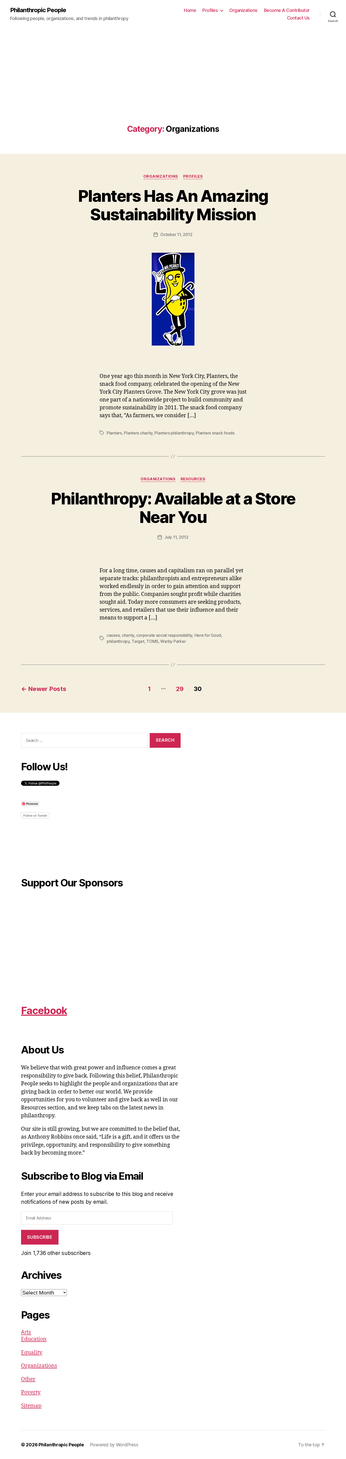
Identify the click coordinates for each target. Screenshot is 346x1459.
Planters (114, 432)
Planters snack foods (215, 432)
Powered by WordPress (114, 1444)
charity (128, 635)
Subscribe (39, 1237)
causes (113, 635)
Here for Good (208, 635)
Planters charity (138, 432)
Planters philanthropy (174, 432)
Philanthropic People (38, 10)
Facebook (44, 1010)
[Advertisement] (173, 86)
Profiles (210, 10)
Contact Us (298, 18)
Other (28, 1379)
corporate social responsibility (164, 635)
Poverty (31, 1392)
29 (180, 688)
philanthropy (118, 641)
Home (190, 10)
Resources (193, 479)
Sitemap (31, 1405)
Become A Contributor (287, 10)
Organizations (243, 10)
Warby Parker (173, 641)
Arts (26, 1332)
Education (34, 1339)
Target (138, 641)
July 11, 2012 (176, 537)
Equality (31, 1352)
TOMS (152, 641)
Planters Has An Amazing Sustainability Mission (173, 205)
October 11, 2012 (176, 234)
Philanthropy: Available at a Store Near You (173, 508)
